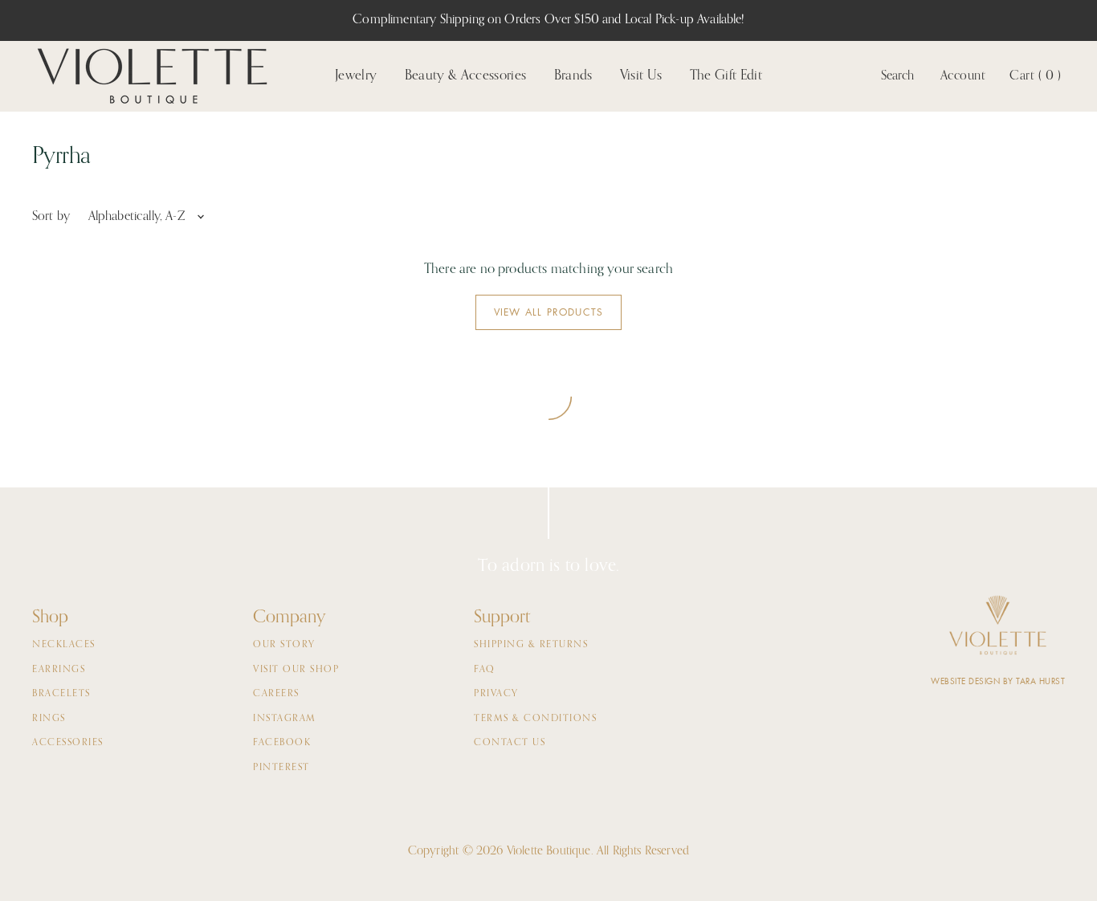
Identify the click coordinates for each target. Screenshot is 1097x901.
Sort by (51, 216)
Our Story (284, 645)
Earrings (58, 670)
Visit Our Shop (296, 670)
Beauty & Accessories (466, 76)
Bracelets (61, 694)
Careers (276, 694)
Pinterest (281, 768)
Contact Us (509, 743)
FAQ (484, 670)
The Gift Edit (726, 76)
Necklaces (64, 645)
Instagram (284, 719)
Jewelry (356, 76)
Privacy (496, 694)
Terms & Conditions (535, 719)
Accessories (68, 743)
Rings (49, 719)
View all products (548, 312)
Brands (573, 76)
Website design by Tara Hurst (998, 681)
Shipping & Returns (531, 645)
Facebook (282, 743)
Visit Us (641, 76)
